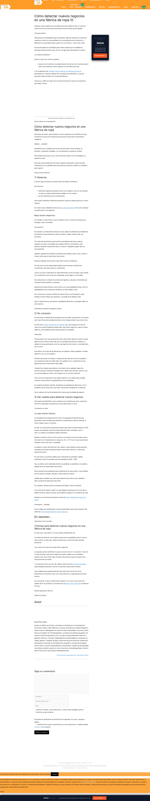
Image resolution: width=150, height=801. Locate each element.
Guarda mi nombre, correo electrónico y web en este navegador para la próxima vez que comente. (59, 711)
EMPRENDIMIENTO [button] (114, 7)
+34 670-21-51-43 (86, 763)
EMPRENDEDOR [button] (90, 7)
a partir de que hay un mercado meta (55, 325)
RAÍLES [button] (64, 7)
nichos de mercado (79, 564)
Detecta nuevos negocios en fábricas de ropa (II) (65, 71)
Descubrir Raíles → (100, 55)
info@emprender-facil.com (73, 763)
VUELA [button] (126, 7)
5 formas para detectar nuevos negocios (54, 512)
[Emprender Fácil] (38, 2)
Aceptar (54, 774)
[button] (114, 2)
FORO (71, 7)
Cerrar (2, 791)
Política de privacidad (69, 768)
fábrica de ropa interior (66, 208)
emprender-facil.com (54, 766)
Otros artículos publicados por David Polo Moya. (73, 655)
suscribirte (37, 727)
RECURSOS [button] (78, 7)
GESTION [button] (102, 7)
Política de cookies (82, 768)
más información (44, 774)
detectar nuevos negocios (72, 583)
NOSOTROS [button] (135, 7)
